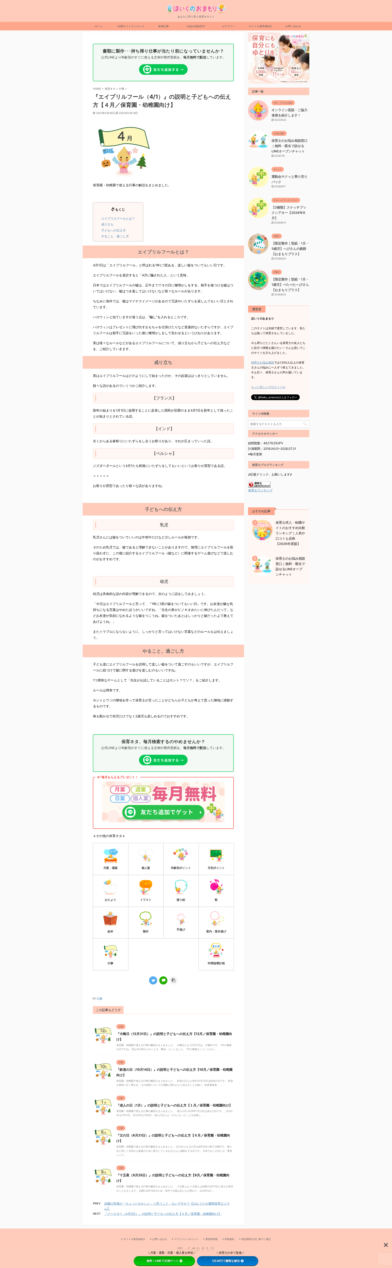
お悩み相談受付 (196, 26)
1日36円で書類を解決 (226, 1260)
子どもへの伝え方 (113, 230)
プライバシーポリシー (186, 1239)
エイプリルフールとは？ (118, 218)
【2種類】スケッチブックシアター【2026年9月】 (289, 212)
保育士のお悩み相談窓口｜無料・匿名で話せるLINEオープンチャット (289, 145)
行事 (99, 998)
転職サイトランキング (131, 26)
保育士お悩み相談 (262, 362)
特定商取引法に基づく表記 (256, 1239)
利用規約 (229, 1239)
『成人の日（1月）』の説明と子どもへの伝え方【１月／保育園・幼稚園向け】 (174, 1105)
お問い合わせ (293, 26)
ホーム (99, 26)
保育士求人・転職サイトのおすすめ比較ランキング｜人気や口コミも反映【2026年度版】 (290, 533)
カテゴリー (228, 26)
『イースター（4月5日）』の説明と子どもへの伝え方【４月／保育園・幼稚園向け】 (162, 1214)
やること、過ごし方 (115, 236)
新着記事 (163, 26)
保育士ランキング (260, 490)
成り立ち (107, 224)
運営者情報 (211, 1239)
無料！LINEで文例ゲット (163, 1260)
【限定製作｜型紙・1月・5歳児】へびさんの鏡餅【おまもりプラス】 (290, 248)
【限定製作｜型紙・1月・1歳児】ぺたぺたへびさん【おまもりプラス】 (290, 284)
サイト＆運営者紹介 (261, 26)
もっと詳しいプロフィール (268, 387)
